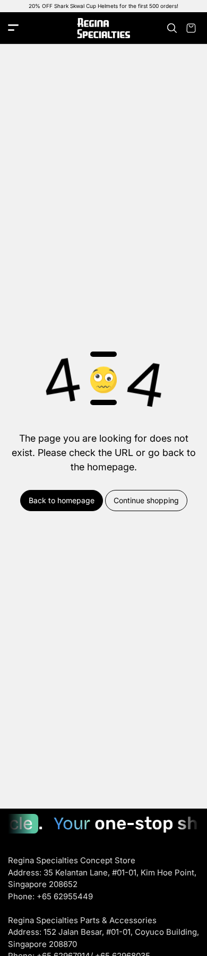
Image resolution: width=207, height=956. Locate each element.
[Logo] (103, 28)
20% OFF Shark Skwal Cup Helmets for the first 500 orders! (103, 6)
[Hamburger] (13, 28)
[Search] (172, 28)
